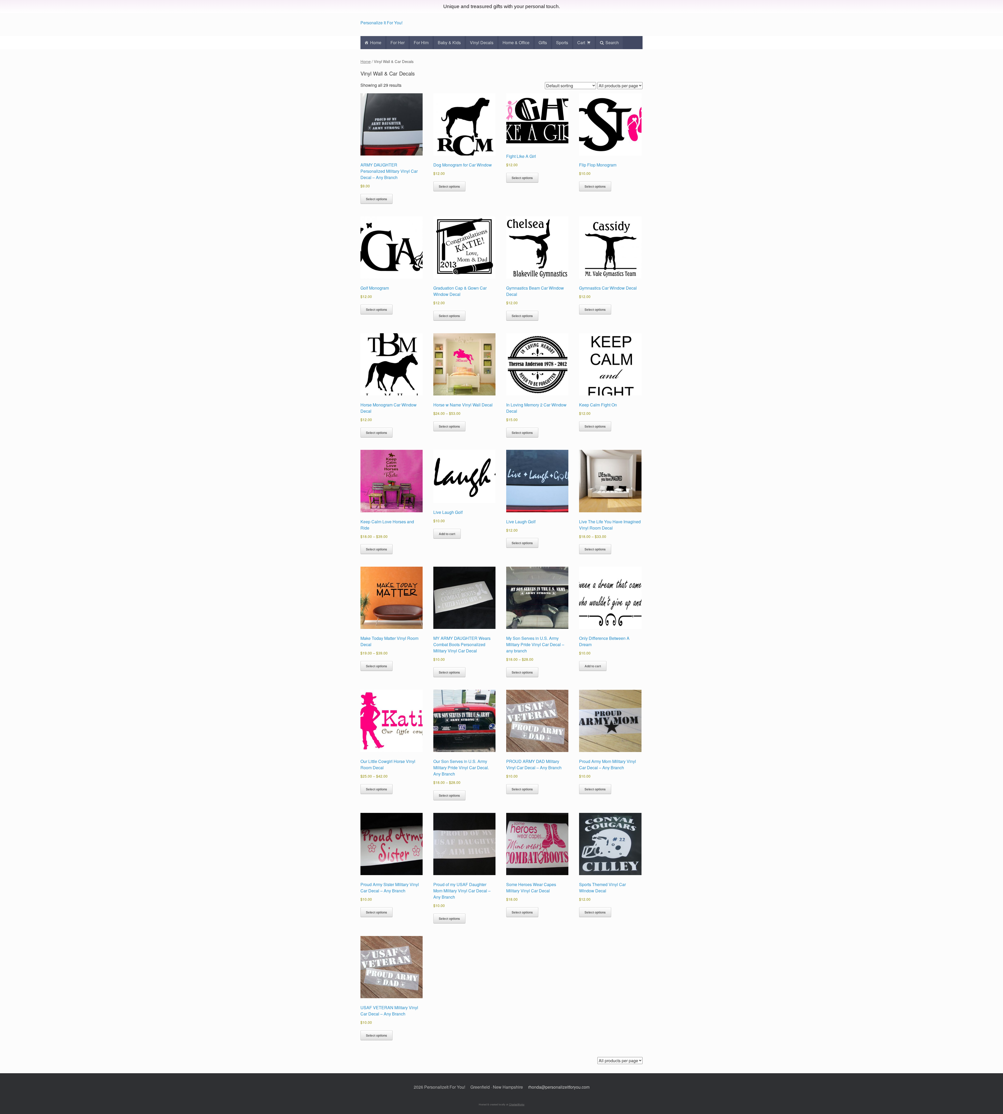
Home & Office (516, 42)
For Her (397, 42)
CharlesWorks (516, 1104)
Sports (562, 42)
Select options (376, 199)
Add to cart (447, 533)
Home (375, 42)
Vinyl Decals (481, 42)
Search (612, 42)
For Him (421, 42)
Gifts (543, 42)
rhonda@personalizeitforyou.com (559, 1087)
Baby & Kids (449, 42)
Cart (581, 42)
